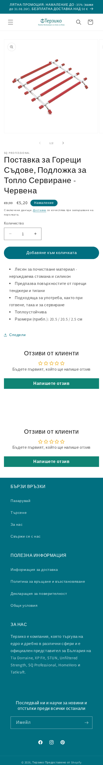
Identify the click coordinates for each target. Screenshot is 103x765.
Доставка (39, 210)
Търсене (19, 512)
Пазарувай (20, 500)
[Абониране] (86, 722)
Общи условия (24, 605)
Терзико (38, 762)
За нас (17, 524)
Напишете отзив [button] (51, 383)
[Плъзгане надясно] (63, 143)
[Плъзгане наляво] (40, 143)
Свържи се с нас (26, 536)
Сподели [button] (17, 334)
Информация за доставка (34, 569)
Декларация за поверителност (39, 593)
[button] (10, 22)
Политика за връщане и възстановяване (48, 581)
